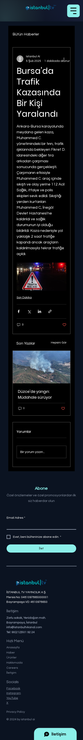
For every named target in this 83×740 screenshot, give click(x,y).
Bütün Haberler (26, 34)
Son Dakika (24, 297)
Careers (12, 667)
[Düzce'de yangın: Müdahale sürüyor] (41, 367)
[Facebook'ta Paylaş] (19, 311)
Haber (10, 652)
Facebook (13, 688)
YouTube (12, 698)
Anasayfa (13, 647)
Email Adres (16, 517)
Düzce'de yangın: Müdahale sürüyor (35, 394)
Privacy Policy (15, 711)
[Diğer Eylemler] (63, 58)
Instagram (13, 693)
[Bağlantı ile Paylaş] (50, 311)
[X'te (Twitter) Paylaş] (29, 311)
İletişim (11, 672)
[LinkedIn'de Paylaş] (39, 311)
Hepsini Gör (59, 342)
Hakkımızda (14, 662)
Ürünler (11, 657)
